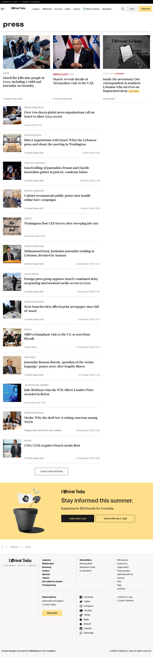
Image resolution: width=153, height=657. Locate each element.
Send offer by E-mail (115, 518)
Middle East (48, 563)
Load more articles (51, 471)
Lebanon (46, 560)
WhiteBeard (35, 651)
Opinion (46, 574)
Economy (46, 567)
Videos (45, 578)
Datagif (12, 651)
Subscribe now (77, 518)
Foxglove (51, 651)
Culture (45, 570)
